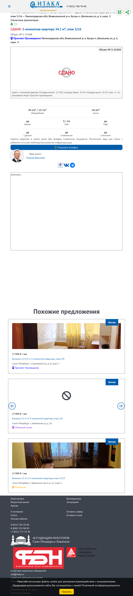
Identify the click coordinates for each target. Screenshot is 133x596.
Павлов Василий (35, 157)
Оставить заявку (74, 511)
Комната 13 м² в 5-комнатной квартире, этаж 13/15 (38, 478)
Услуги (14, 515)
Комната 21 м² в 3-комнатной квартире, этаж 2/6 (37, 418)
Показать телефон (68, 147)
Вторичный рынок (20, 502)
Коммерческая (73, 498)
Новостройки (17, 498)
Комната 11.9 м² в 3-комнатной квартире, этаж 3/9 (38, 358)
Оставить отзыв (74, 515)
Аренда (14, 505)
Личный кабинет (19, 518)
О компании (17, 511)
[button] (12, 405)
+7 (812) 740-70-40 (76, 6)
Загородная (72, 502)
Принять (66, 591)
